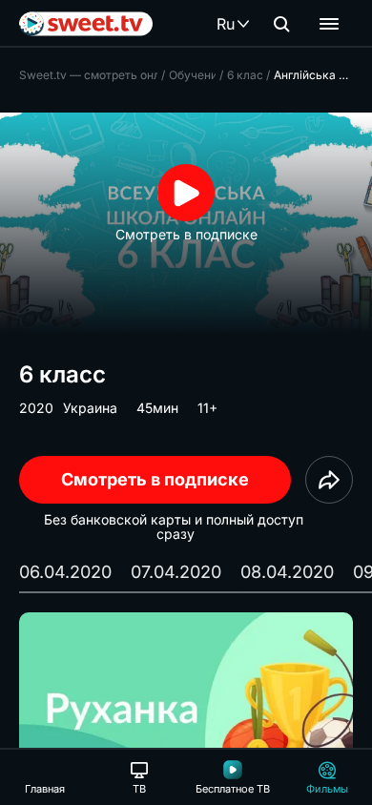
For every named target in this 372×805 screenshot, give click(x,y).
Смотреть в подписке (155, 479)
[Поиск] (281, 24)
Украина (90, 408)
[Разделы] (329, 24)
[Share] (329, 480)
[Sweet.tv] (86, 23)
